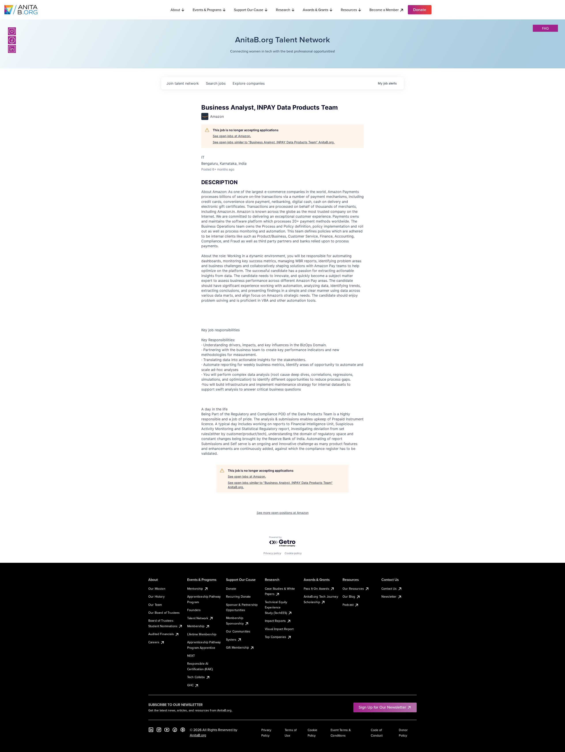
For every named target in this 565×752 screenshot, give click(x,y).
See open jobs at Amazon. (232, 136)
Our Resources (353, 588)
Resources (349, 9)
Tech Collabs (196, 677)
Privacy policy (272, 553)
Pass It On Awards (316, 588)
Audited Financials (161, 634)
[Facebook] (12, 40)
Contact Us (389, 588)
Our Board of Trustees (164, 612)
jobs (216, 83)
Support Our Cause (248, 9)
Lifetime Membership (201, 634)
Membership (196, 626)
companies (249, 83)
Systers (231, 639)
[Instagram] (12, 31)
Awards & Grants (315, 9)
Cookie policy (293, 553)
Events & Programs (207, 9)
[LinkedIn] (12, 49)
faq (545, 28)
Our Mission (156, 588)
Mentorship (195, 588)
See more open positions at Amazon (283, 512)
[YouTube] (167, 729)
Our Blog (349, 596)
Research (283, 9)
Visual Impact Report (279, 629)
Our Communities (238, 631)
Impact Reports (275, 621)
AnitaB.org (198, 735)
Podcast (348, 604)
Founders (194, 610)
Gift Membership (237, 647)
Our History (156, 596)
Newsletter (389, 596)
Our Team (155, 604)
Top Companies (275, 637)
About (175, 9)
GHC (190, 685)
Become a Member (384, 9)
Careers (153, 642)
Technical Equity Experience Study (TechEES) (276, 607)
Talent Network (197, 618)
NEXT (191, 655)
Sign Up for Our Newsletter (382, 707)
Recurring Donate (238, 596)
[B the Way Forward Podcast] (182, 729)
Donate (231, 588)
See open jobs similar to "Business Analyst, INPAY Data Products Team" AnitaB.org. (274, 142)
